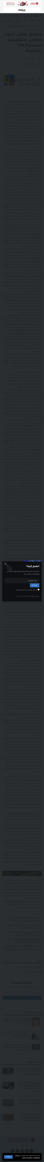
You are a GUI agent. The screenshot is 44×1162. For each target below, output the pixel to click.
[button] (8, 1157)
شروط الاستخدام (27, 1158)
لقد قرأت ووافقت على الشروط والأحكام (26, 590)
